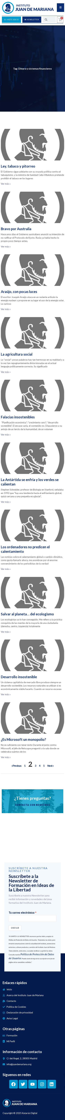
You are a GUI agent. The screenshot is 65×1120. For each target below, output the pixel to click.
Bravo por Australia (16, 229)
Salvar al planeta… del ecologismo (27, 614)
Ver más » (6, 183)
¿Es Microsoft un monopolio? (23, 739)
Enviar (15, 928)
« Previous (16, 765)
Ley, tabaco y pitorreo (18, 166)
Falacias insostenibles (18, 417)
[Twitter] (23, 1084)
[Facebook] (13, 1084)
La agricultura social (16, 354)
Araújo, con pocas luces (19, 291)
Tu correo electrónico (21, 912)
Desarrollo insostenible (19, 677)
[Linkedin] (51, 1084)
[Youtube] (32, 1084)
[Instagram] (42, 1084)
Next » (50, 765)
